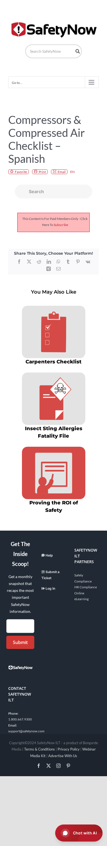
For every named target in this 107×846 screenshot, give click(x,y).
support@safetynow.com (26, 731)
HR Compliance (85, 587)
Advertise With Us (62, 756)
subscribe (61, 225)
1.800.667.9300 (20, 719)
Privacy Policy (69, 749)
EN (72, 172)
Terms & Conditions (39, 749)
